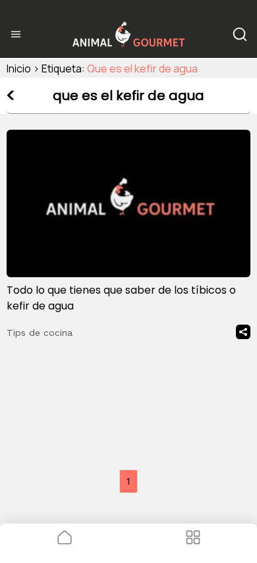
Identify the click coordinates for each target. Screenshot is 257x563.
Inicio (19, 68)
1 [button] (128, 481)
